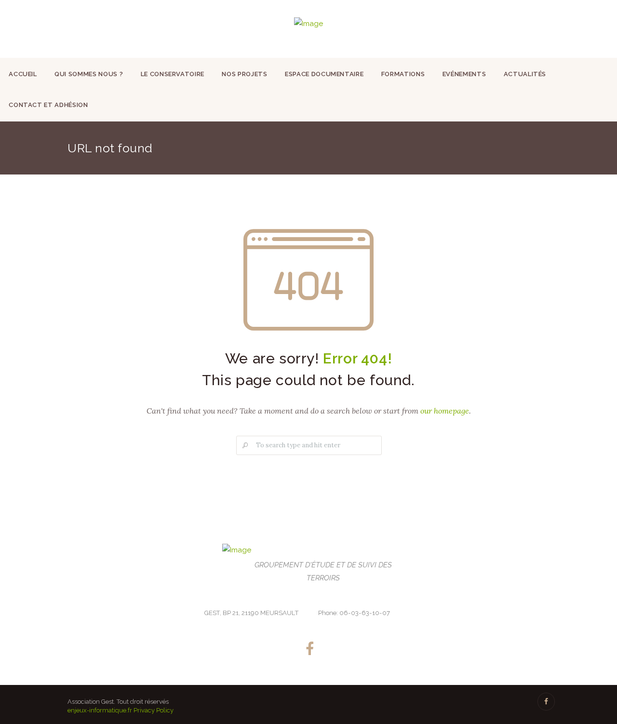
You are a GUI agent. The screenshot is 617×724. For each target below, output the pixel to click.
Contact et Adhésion (48, 104)
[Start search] (244, 445)
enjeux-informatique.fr (99, 710)
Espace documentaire (324, 74)
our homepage (444, 411)
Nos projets (244, 74)
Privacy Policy (154, 710)
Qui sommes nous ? (88, 74)
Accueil (23, 74)
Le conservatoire (172, 74)
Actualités (525, 74)
